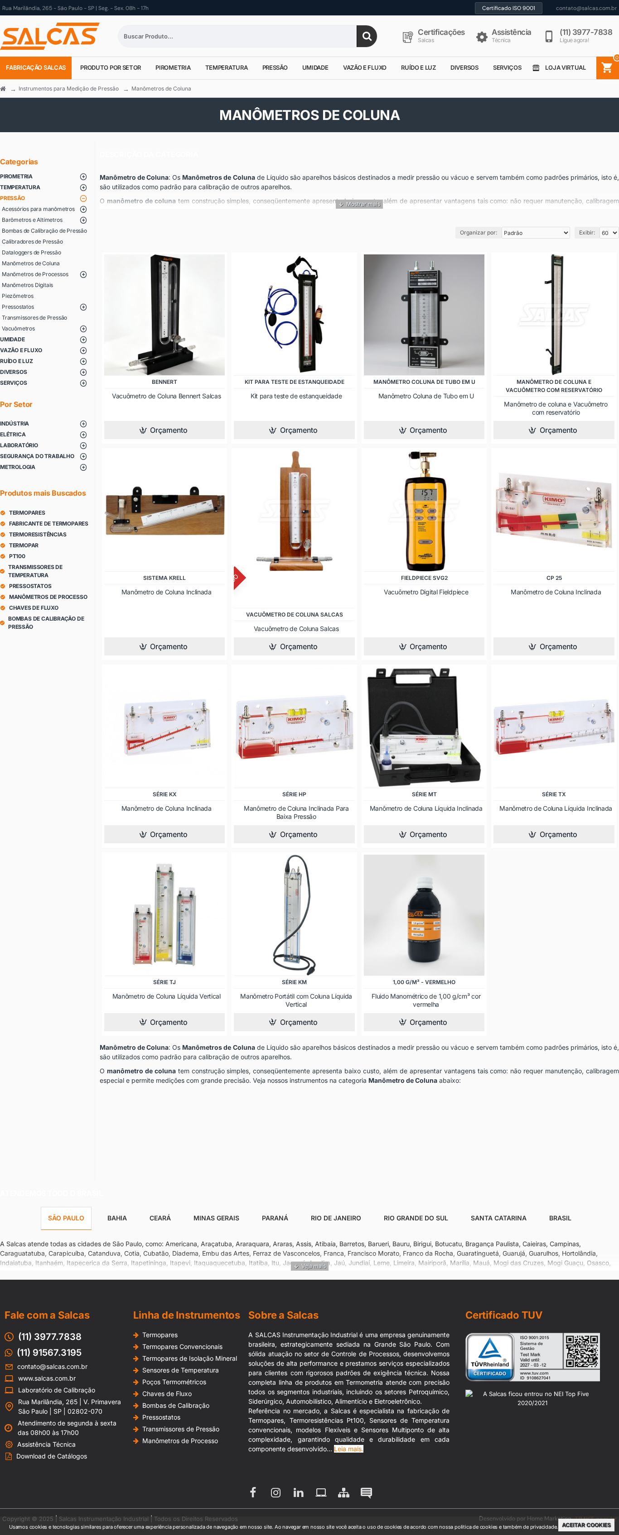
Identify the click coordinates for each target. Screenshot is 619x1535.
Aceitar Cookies (586, 1524)
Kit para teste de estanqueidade (296, 396)
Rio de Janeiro (336, 1218)
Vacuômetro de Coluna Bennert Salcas (166, 396)
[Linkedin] (298, 1492)
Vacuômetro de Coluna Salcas (296, 628)
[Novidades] (366, 1492)
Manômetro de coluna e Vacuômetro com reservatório (555, 408)
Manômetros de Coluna (161, 88)
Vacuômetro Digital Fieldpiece (426, 592)
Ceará (160, 1218)
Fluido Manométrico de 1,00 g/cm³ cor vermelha (426, 1000)
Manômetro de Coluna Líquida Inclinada (426, 808)
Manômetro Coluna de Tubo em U (426, 396)
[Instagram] (275, 1492)
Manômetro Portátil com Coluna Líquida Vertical (296, 1000)
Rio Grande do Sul (416, 1218)
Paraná (275, 1218)
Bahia (117, 1218)
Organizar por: (478, 232)
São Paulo (66, 1218)
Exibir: (587, 232)
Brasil (560, 1218)
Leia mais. (348, 1449)
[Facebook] (253, 1492)
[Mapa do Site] (343, 1492)
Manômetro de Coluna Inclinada (166, 592)
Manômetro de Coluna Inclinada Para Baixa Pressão (296, 812)
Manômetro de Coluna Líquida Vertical (166, 996)
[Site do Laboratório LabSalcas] (321, 1492)
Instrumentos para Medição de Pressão (69, 88)
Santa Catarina (499, 1218)
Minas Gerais (216, 1218)
